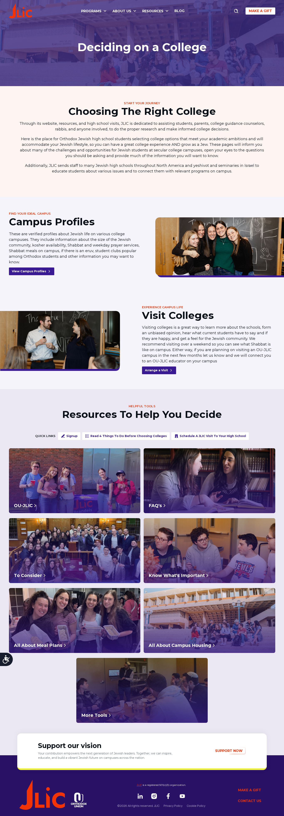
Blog (179, 11)
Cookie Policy (196, 806)
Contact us (249, 801)
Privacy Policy (173, 806)
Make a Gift (260, 11)
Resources (153, 11)
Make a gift (249, 790)
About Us (122, 11)
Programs (91, 11)
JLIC (139, 784)
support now (229, 751)
